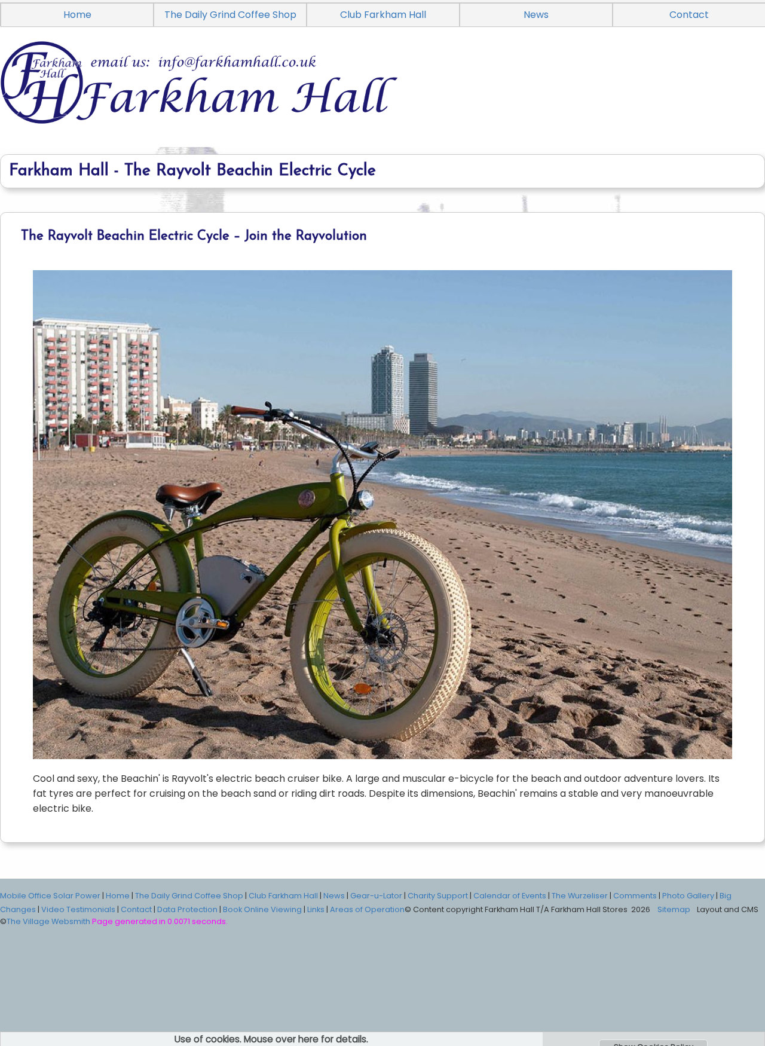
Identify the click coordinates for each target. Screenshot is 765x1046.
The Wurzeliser (580, 896)
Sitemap (674, 909)
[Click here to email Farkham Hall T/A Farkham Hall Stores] (382, 96)
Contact (136, 909)
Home (77, 15)
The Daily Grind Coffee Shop (230, 15)
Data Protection (187, 909)
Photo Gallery (688, 896)
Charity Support (438, 896)
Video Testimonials (78, 909)
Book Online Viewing (262, 909)
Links (316, 909)
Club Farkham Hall (383, 15)
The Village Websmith (48, 921)
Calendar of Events (509, 896)
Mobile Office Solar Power (50, 896)
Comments (635, 896)
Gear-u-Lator (376, 896)
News (536, 15)
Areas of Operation (367, 909)
